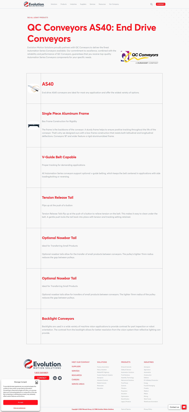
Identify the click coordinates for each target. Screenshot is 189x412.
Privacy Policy (148, 409)
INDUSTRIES (149, 362)
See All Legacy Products (37, 17)
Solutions (54, 4)
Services (92, 4)
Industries (73, 4)
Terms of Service (126, 409)
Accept (20, 402)
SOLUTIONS (102, 362)
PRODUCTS (125, 362)
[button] (37, 382)
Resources (102, 4)
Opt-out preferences (19, 408)
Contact (160, 4)
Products (64, 4)
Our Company (114, 4)
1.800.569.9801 (41, 372)
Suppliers (83, 4)
